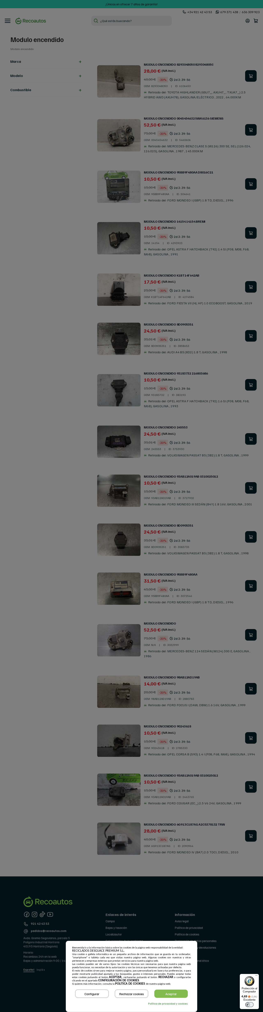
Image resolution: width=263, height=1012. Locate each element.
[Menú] (256, 976)
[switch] (249, 1004)
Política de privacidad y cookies (168, 1003)
